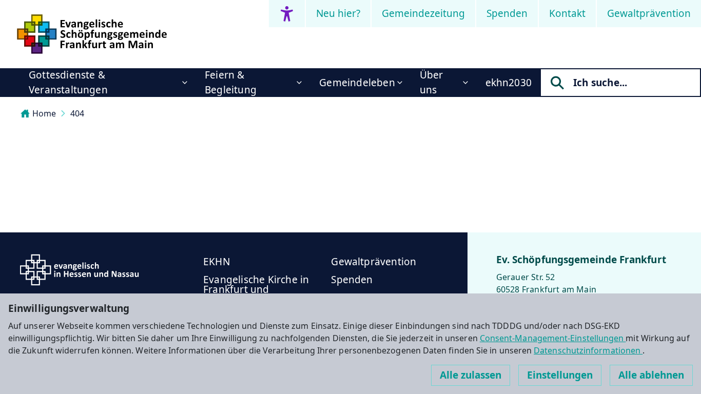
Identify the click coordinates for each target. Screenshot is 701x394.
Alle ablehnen (651, 375)
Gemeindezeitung (423, 13)
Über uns (431, 82)
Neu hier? (338, 13)
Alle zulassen (470, 375)
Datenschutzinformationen (588, 350)
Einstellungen (560, 375)
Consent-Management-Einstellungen (553, 338)
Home (44, 113)
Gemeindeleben (357, 82)
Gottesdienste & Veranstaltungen (68, 82)
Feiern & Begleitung (231, 82)
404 (77, 113)
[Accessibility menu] (287, 13)
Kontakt (567, 13)
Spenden (507, 13)
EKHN (216, 261)
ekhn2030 (508, 82)
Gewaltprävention (649, 13)
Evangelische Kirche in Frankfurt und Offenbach (256, 289)
